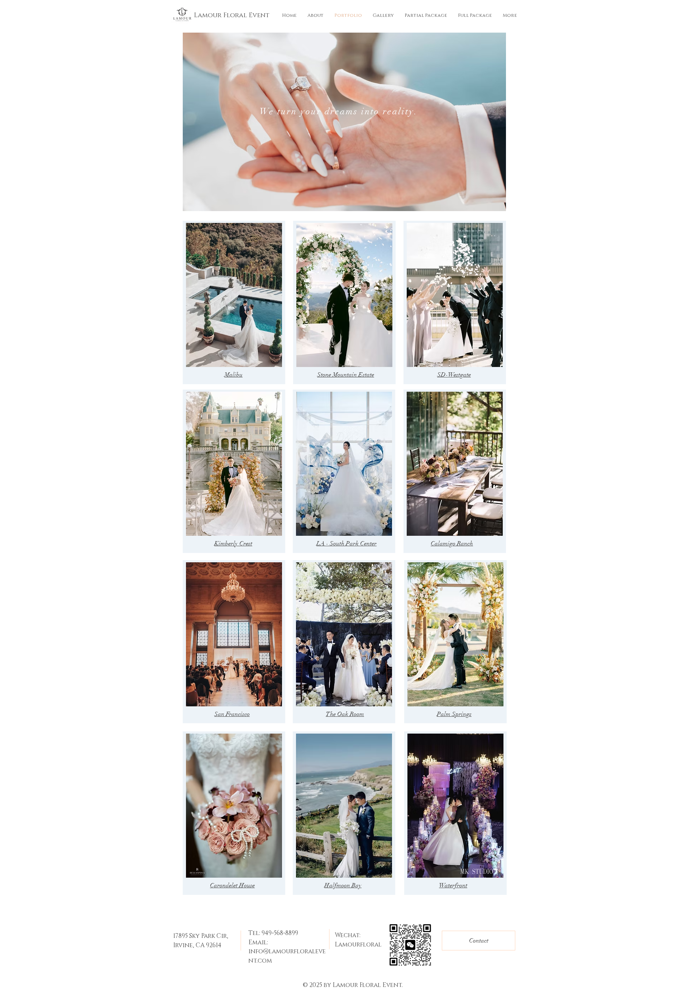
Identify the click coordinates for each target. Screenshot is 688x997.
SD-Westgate (454, 374)
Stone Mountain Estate (345, 374)
